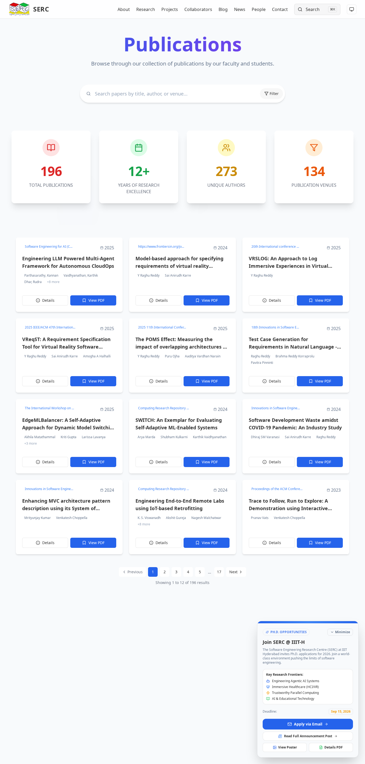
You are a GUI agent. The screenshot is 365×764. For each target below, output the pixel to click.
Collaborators (198, 9)
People (259, 9)
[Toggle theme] (351, 9)
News (239, 9)
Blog (223, 9)
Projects (169, 9)
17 (219, 571)
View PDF (96, 300)
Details (48, 300)
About (124, 9)
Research (145, 9)
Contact (280, 9)
